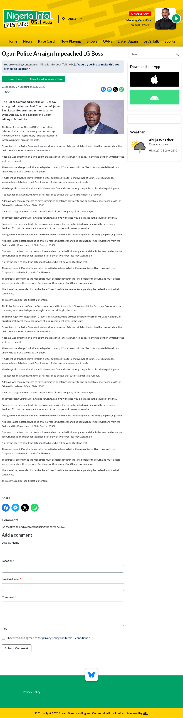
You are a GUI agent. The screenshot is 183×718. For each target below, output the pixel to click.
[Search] (177, 54)
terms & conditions (76, 637)
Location (8, 560)
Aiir (145, 713)
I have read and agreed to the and (48, 637)
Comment (9, 597)
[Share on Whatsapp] (121, 89)
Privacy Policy (31, 691)
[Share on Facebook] (103, 89)
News (27, 41)
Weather (137, 132)
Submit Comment (16, 648)
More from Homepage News (46, 78)
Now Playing (70, 41)
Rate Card (46, 41)
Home (12, 41)
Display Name (11, 542)
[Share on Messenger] (109, 89)
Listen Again (128, 41)
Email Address (11, 579)
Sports (170, 41)
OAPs (107, 41)
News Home (15, 78)
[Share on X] (115, 89)
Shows (92, 41)
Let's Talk (151, 41)
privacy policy (51, 637)
